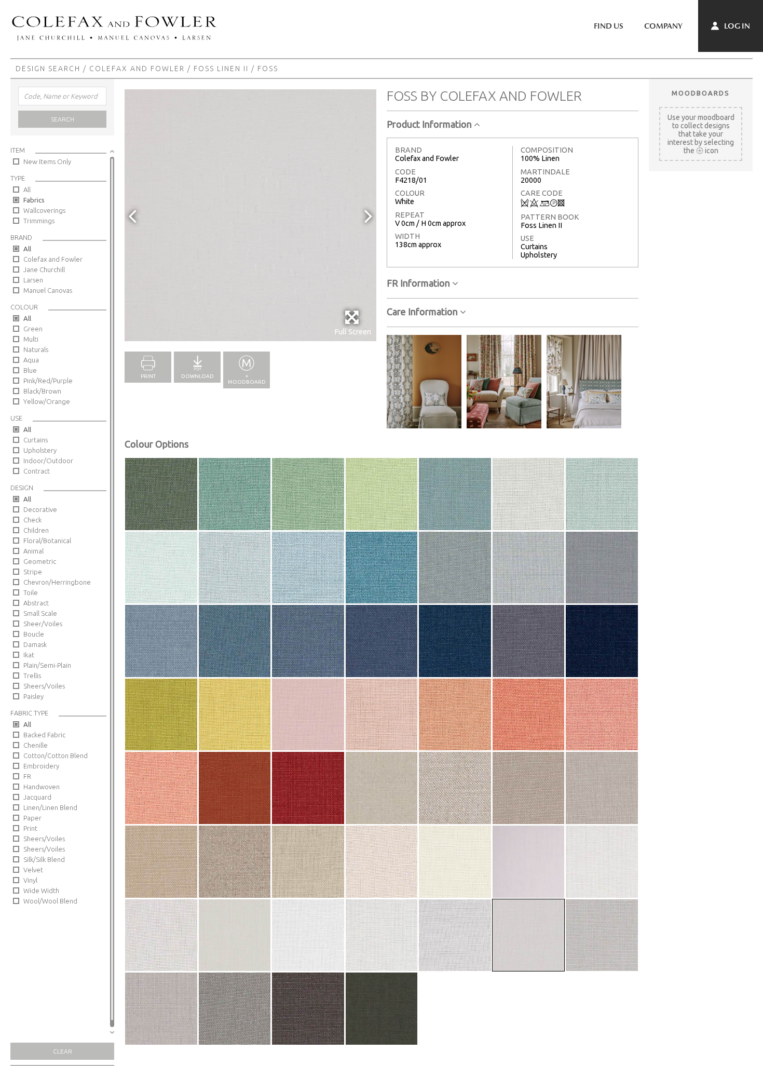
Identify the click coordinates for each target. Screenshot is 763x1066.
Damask (35, 644)
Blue (30, 370)
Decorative (40, 509)
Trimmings (39, 220)
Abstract (36, 602)
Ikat (28, 654)
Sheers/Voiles (44, 686)
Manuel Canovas (47, 290)
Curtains (35, 439)
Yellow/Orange (46, 401)
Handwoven (41, 786)
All (27, 189)
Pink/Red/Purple (48, 380)
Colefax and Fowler (137, 68)
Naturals (35, 349)
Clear (62, 1051)
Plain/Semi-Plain (47, 665)
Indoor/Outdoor (48, 460)
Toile (30, 592)
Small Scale (40, 613)
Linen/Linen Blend (50, 807)
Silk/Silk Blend (44, 859)
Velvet (33, 869)
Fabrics (34, 200)
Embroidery (41, 766)
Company (663, 26)
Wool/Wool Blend (50, 901)
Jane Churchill (44, 269)
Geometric (39, 561)
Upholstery (40, 450)
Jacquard (37, 797)
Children (36, 530)
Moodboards (701, 93)
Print (30, 828)
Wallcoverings (44, 210)
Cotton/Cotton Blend (55, 755)
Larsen (33, 280)
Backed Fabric (44, 734)
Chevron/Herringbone (57, 582)
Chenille (35, 745)
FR (27, 776)
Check (32, 519)
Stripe (32, 571)
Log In (736, 26)
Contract (36, 471)
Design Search (48, 68)
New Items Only (47, 161)
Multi (30, 339)
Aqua (31, 359)
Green (33, 328)
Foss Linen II (221, 68)
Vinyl (30, 880)
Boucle (33, 634)
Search (62, 119)
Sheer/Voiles (42, 623)
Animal (33, 551)
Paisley (33, 696)
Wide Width (41, 890)
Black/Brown (42, 391)
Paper (32, 817)
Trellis (32, 675)
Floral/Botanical (47, 540)
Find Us (608, 26)
